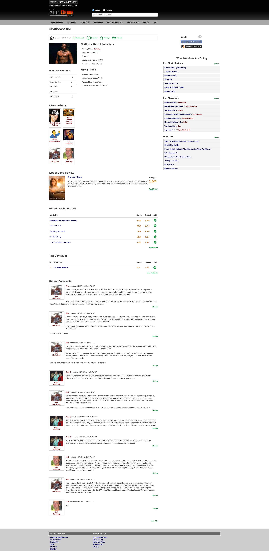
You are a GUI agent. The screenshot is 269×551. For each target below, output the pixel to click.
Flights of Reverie (171, 168)
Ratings (107, 38)
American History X (171, 71)
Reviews (94, 38)
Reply (155, 307)
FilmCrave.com (55, 5)
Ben (179, 126)
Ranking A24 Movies (171, 118)
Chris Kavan (197, 114)
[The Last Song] (57, 177)
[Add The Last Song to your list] (155, 236)
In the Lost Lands (171, 153)
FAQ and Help (98, 539)
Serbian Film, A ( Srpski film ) (175, 68)
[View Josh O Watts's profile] (54, 110)
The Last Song (75, 177)
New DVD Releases (114, 22)
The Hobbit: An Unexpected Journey (63, 220)
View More (153, 247)
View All (154, 521)
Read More (153, 189)
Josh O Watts (55, 123)
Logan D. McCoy (188, 118)
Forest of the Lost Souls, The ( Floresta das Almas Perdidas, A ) (187, 149)
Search (146, 22)
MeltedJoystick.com (69, 5)
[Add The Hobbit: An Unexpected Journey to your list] (155, 220)
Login (155, 22)
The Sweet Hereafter (61, 267)
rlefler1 (180, 110)
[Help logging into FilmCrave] (200, 37)
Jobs (52, 544)
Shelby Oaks (169, 164)
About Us (53, 546)
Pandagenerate (191, 106)
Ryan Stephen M (184, 130)
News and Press (99, 542)
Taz (69, 141)
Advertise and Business (59, 537)
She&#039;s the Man (171, 145)
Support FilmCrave (100, 537)
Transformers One (171, 83)
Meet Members (133, 22)
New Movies (98, 22)
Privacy (95, 546)
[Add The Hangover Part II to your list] (155, 231)
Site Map (53, 549)
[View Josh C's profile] (56, 372)
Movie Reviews (57, 22)
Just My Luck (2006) (171, 161)
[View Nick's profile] (68, 149)
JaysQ (55, 139)
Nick (68, 160)
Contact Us (54, 542)
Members (109, 10)
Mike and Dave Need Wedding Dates (177, 157)
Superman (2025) (170, 75)
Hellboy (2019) (169, 91)
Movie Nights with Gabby (173, 106)
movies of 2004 (170, 102)
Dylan (185, 122)
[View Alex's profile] (54, 149)
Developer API (55, 539)
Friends (119, 38)
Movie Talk (84, 22)
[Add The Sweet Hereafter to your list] (154, 267)
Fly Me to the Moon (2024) (174, 87)
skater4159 (182, 102)
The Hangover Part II (57, 231)
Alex (54, 160)
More (216, 64)
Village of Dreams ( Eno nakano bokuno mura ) (181, 141)
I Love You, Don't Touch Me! (60, 242)
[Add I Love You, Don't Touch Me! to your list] (155, 242)
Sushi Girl (168, 79)
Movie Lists (71, 22)
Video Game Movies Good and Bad (177, 114)
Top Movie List (169, 110)
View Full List (152, 273)
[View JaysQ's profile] (54, 130)
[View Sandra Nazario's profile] (68, 110)
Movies (97, 10)
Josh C (56, 382)
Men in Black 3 (55, 226)
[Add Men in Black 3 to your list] (155, 225)
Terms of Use (98, 544)
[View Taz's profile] (68, 130)
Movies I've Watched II (172, 122)
